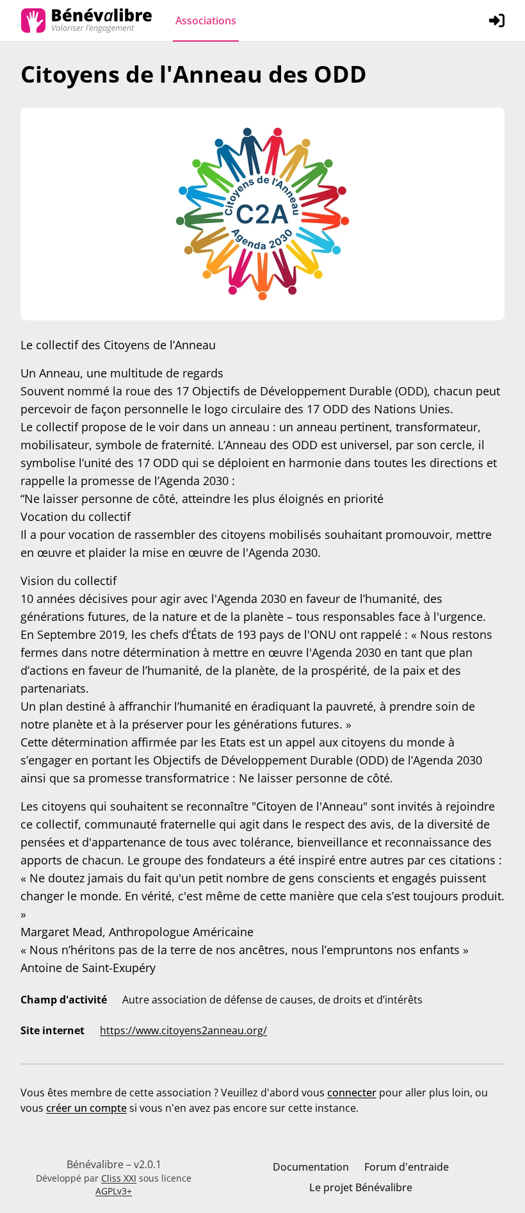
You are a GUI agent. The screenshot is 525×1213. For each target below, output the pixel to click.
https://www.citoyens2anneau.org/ (183, 1030)
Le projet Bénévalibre (360, 1187)
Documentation (311, 1167)
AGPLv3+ (113, 1191)
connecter (351, 1092)
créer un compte (86, 1108)
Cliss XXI (118, 1178)
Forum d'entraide (406, 1167)
